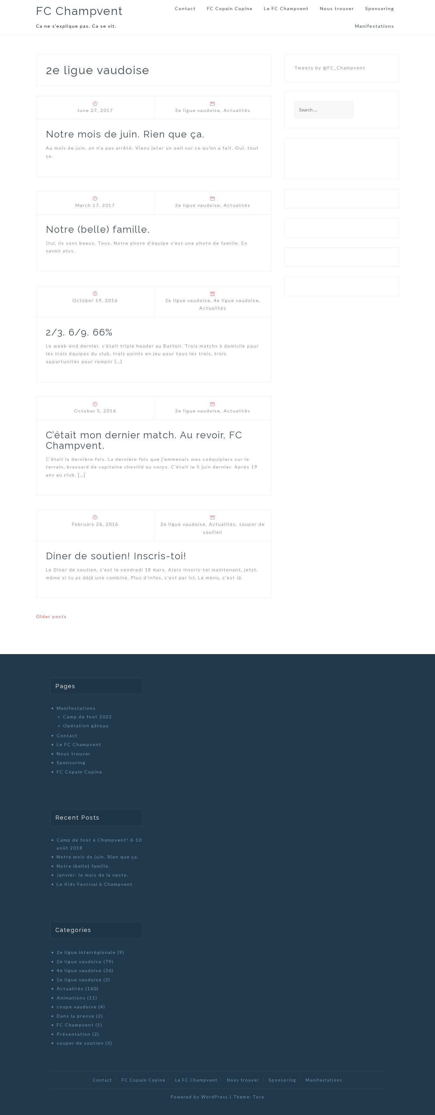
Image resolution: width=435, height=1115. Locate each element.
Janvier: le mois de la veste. (93, 875)
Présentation (74, 1034)
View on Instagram (345, 158)
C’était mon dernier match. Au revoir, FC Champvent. (144, 440)
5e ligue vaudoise (79, 979)
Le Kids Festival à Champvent (95, 884)
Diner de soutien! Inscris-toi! (116, 555)
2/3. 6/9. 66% (79, 332)
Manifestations (374, 26)
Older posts (51, 616)
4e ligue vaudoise (236, 300)
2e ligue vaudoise (197, 110)
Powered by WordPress (199, 1096)
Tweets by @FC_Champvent (330, 67)
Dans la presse (76, 1016)
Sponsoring (379, 8)
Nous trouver (337, 8)
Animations (71, 997)
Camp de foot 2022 (87, 716)
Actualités (237, 110)
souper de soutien (80, 1043)
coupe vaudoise (77, 1006)
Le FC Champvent (286, 8)
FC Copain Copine (230, 8)
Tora (258, 1096)
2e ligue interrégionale (86, 952)
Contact (185, 8)
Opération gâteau (86, 725)
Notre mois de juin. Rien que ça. (125, 134)
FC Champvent (79, 11)
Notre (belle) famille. (98, 229)
